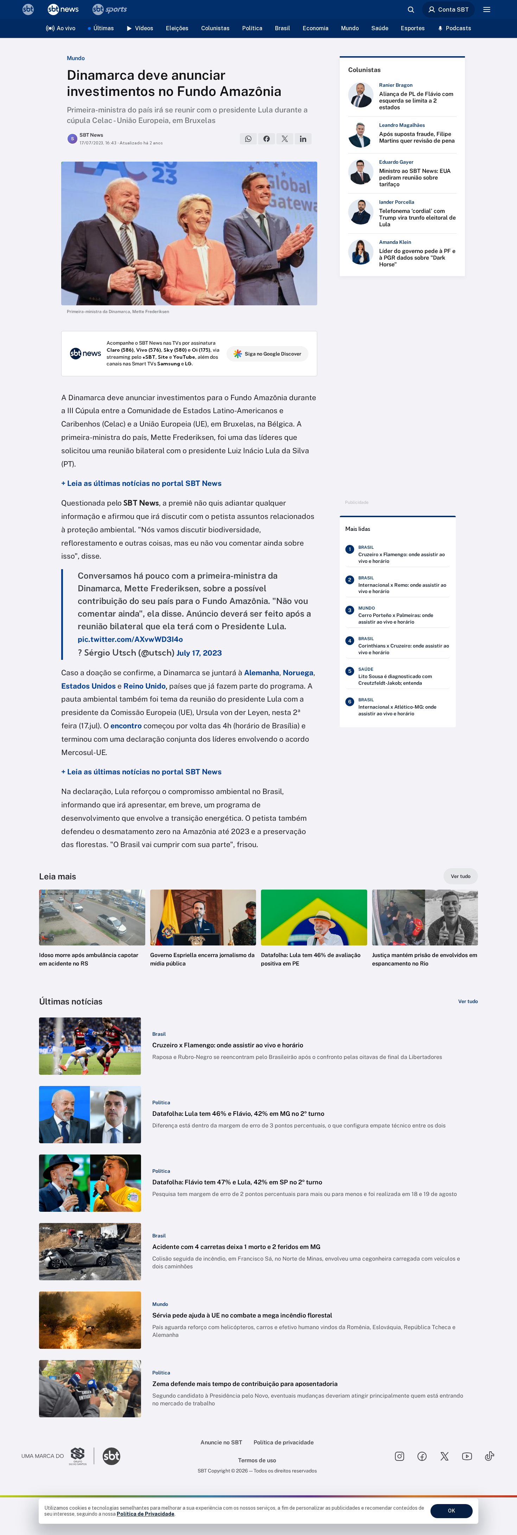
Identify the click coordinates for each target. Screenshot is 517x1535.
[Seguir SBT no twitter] (444, 1456)
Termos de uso (257, 1460)
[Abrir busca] (411, 9)
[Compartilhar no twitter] (284, 138)
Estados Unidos (88, 686)
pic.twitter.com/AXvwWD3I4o (130, 639)
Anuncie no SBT (221, 1442)
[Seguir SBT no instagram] (399, 1456)
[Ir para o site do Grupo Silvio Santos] (58, 1456)
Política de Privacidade (145, 1514)
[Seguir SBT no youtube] (467, 1456)
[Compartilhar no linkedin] (303, 138)
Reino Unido (144, 686)
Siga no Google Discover (273, 354)
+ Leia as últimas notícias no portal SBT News (141, 483)
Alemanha (261, 672)
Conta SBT (453, 9)
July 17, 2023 (199, 653)
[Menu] (486, 9)
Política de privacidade (284, 1442)
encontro (126, 725)
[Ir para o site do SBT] (111, 1456)
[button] (92, 939)
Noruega (298, 672)
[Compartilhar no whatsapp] (248, 138)
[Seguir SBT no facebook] (422, 1456)
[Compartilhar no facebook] (266, 138)
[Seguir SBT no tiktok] (489, 1456)
